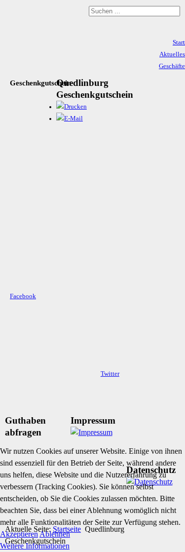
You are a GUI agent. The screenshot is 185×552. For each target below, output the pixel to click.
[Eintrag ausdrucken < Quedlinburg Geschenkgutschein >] (71, 106)
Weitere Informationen (35, 546)
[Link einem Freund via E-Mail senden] (69, 118)
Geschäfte (172, 66)
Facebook (23, 296)
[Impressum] (91, 432)
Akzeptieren (19, 534)
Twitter (110, 373)
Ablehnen (54, 534)
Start (179, 42)
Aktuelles (172, 54)
